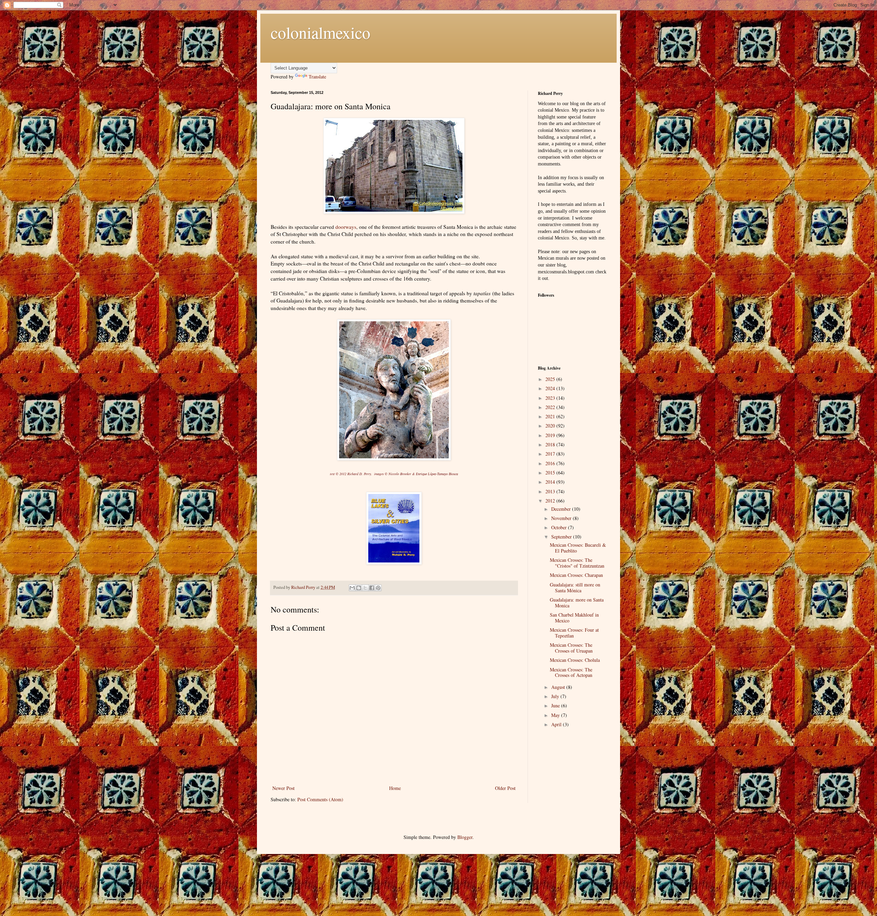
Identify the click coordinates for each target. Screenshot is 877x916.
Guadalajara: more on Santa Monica (577, 602)
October (559, 527)
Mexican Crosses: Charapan (576, 575)
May (556, 715)
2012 (550, 500)
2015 (550, 472)
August (558, 687)
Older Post (505, 788)
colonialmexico (320, 32)
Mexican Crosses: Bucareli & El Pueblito (578, 548)
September (562, 536)
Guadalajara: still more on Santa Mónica (575, 587)
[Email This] (352, 587)
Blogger (464, 837)
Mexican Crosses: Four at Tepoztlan (574, 633)
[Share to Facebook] (371, 587)
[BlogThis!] (358, 587)
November (562, 518)
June (556, 705)
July (555, 696)
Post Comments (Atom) (320, 799)
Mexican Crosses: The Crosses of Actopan (571, 672)
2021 (550, 416)
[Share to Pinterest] (378, 587)
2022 (550, 407)
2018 (550, 444)
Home (395, 788)
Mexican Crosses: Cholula (575, 660)
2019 (550, 435)
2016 (550, 463)
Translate (317, 76)
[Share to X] (365, 587)
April (557, 724)
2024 (550, 388)
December (561, 509)
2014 (550, 482)
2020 (550, 425)
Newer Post (283, 788)
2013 (550, 491)
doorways (345, 226)
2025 (550, 379)
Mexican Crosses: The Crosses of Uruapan (571, 648)
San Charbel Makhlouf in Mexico (574, 617)
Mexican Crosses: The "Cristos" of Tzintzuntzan (577, 563)
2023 (550, 398)
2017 (550, 453)
